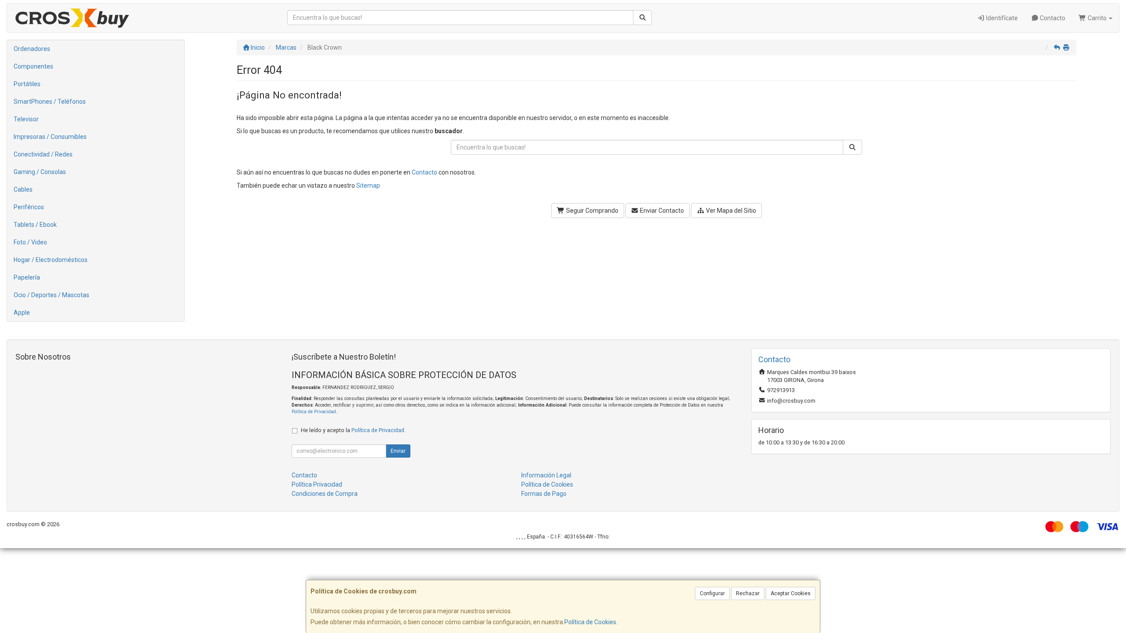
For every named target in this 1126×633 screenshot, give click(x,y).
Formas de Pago (544, 493)
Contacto (1051, 18)
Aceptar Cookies (791, 593)
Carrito (1097, 18)
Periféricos (29, 207)
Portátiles (27, 83)
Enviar (398, 451)
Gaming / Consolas (40, 171)
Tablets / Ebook (35, 224)
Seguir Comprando (591, 210)
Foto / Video (30, 242)
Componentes (33, 66)
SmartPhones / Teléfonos (50, 101)
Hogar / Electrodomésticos (51, 259)
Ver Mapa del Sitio (730, 210)
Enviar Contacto (661, 210)
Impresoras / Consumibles (50, 136)
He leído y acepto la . (353, 430)
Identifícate (1001, 18)
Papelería (27, 277)
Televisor (26, 119)
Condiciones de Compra (325, 493)
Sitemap (368, 185)
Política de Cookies (590, 622)
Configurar (712, 593)
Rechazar (748, 593)
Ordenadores (32, 48)
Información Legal (546, 475)
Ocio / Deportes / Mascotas (51, 294)
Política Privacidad (317, 484)
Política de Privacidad (314, 411)
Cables (23, 189)
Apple (22, 312)
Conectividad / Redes (43, 154)
